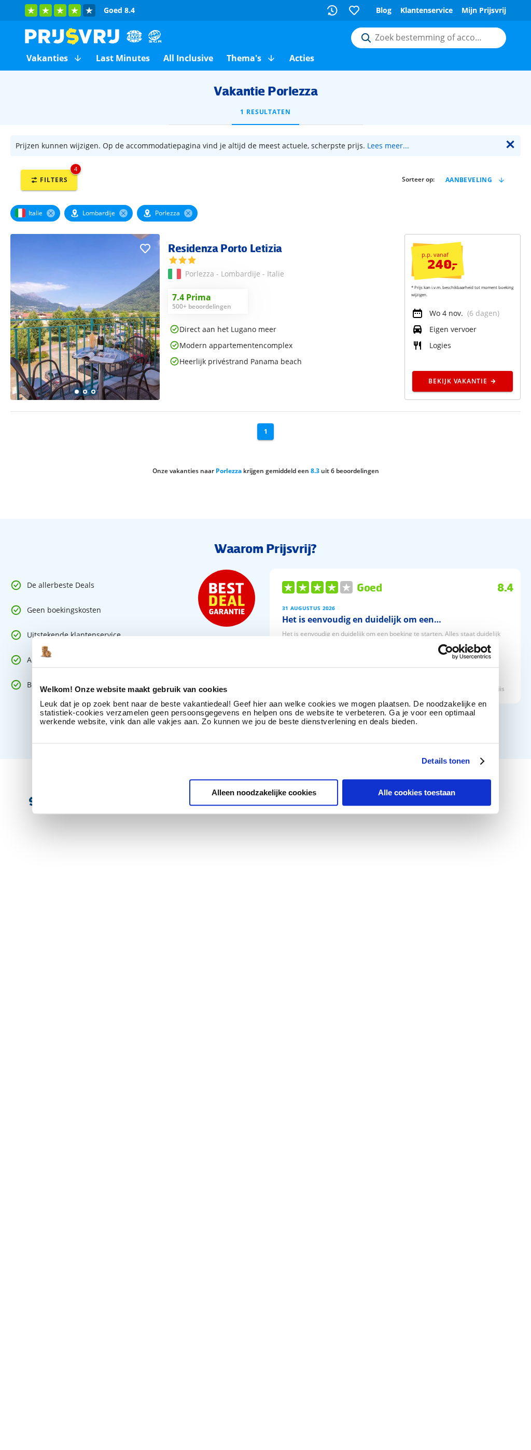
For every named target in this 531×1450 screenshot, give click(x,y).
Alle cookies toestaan (416, 792)
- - (234, 274)
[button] (77, 58)
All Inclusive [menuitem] (188, 58)
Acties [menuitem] (301, 58)
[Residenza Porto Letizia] (85, 397)
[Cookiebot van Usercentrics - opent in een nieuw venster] (445, 651)
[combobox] (428, 37)
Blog (384, 10)
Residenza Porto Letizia (225, 248)
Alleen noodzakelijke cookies (264, 792)
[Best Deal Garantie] (226, 598)
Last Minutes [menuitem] (123, 58)
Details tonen (446, 760)
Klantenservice (426, 10)
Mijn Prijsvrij (484, 10)
